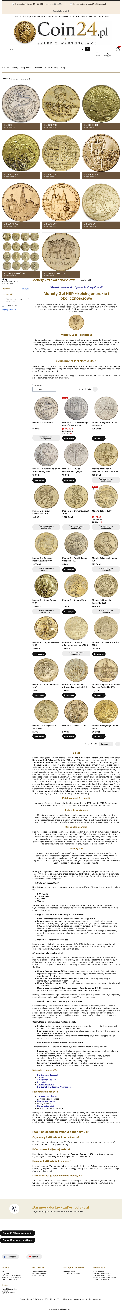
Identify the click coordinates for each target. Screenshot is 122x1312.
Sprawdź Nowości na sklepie (17, 1240)
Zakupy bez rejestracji (102, 1279)
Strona (81, 389)
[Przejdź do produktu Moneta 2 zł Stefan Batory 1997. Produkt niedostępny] (46, 586)
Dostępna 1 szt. (12, 305)
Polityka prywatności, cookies (105, 1277)
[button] (87, 49)
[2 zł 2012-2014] (101, 202)
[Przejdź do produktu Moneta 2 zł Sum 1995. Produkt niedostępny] (46, 408)
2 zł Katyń (41, 1082)
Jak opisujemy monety (102, 1275)
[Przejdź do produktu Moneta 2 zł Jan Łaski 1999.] (76, 711)
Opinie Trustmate (8, 1293)
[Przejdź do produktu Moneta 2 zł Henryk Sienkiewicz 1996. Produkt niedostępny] (46, 497)
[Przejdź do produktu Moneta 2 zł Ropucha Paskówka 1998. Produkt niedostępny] (106, 586)
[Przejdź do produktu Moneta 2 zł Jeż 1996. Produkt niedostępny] (106, 497)
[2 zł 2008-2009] (21, 202)
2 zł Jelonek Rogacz (46, 1080)
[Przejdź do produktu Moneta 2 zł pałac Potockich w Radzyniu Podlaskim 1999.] (106, 670)
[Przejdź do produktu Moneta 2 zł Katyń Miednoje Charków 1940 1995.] (76, 408)
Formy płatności (69, 1272)
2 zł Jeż (40, 1077)
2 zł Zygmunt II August (47, 1075)
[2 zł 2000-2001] (101, 103)
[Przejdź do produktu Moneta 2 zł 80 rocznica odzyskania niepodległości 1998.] (76, 670)
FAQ (3, 1272)
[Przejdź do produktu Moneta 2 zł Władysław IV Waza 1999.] (46, 711)
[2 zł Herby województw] (21, 252)
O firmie (5, 1291)
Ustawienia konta (39, 1273)
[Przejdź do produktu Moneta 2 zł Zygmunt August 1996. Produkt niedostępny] (76, 497)
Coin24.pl (6, 78)
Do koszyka (69, 438)
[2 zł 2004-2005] (61, 153)
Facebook (12, 1257)
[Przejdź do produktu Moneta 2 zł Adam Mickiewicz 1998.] (46, 670)
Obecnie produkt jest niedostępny (14, 300)
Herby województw (46, 1106)
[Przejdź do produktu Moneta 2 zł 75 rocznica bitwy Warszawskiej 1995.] (46, 454)
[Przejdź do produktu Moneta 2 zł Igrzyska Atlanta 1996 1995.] (106, 408)
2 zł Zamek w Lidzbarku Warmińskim (54, 1087)
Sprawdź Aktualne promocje (17, 1233)
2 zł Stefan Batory (45, 1084)
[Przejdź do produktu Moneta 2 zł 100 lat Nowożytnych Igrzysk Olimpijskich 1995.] (76, 454)
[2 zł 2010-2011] (61, 202)
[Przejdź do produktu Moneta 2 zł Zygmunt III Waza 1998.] (46, 628)
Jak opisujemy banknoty (102, 1273)
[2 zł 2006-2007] (101, 153)
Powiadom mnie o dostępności (46, 438)
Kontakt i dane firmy (10, 1289)
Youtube (36, 1257)
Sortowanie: (37, 385)
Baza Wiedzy (98, 1272)
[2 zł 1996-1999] (61, 103)
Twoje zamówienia (39, 1272)
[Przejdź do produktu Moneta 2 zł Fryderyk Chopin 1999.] (106, 711)
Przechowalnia (38, 1275)
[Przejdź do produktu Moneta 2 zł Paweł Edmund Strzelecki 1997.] (76, 544)
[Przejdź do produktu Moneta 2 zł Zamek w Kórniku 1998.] (106, 628)
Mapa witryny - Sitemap (11, 1277)
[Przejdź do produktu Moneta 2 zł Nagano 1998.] (76, 586)
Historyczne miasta (46, 1101)
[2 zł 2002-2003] (21, 153)
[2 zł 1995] (21, 103)
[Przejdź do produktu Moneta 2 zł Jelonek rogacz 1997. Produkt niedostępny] (106, 544)
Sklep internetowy (58, 1309)
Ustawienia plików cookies (12, 1275)
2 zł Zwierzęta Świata (47, 1096)
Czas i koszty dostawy (72, 1273)
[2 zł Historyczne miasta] (61, 252)
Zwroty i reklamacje (9, 1279)
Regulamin (6, 1273)
